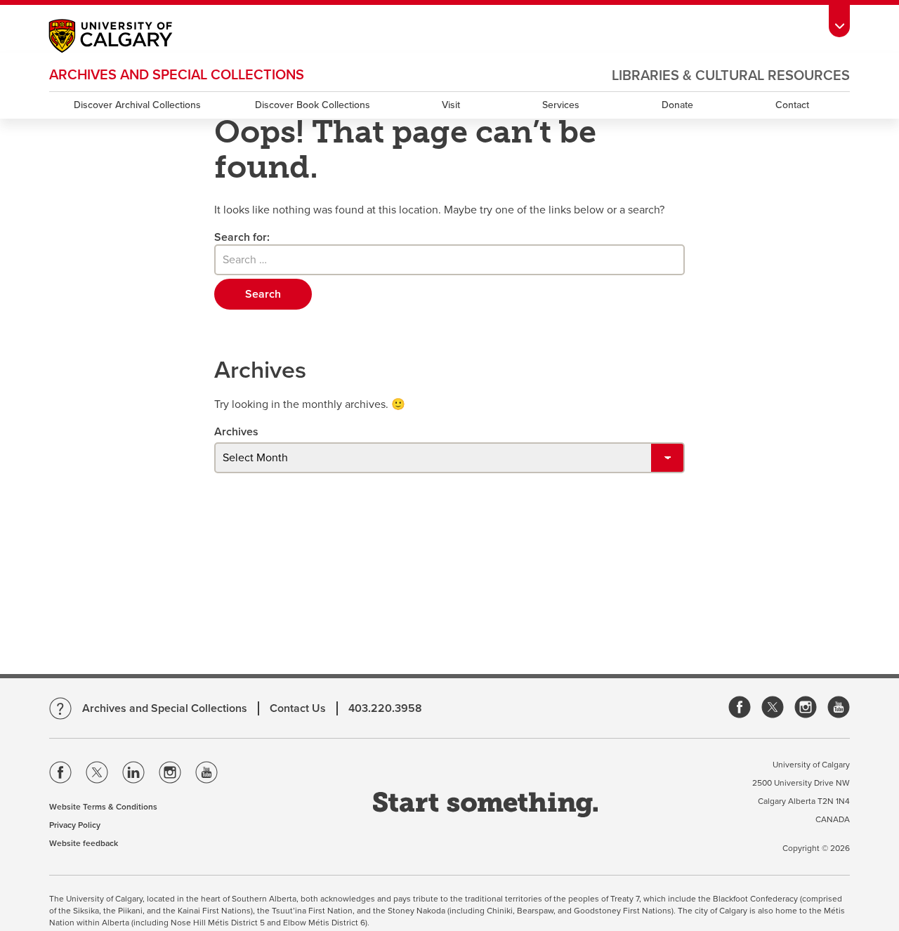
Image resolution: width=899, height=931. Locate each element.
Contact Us (298, 708)
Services (560, 105)
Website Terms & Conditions (103, 807)
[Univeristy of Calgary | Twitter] (97, 775)
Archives (236, 432)
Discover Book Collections (312, 105)
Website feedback (83, 843)
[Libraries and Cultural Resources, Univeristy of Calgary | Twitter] (772, 708)
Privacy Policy (74, 825)
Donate (677, 105)
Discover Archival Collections (137, 105)
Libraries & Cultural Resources (731, 75)
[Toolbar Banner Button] (839, 18)
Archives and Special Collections (176, 75)
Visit (451, 105)
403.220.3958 (385, 708)
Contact (792, 105)
